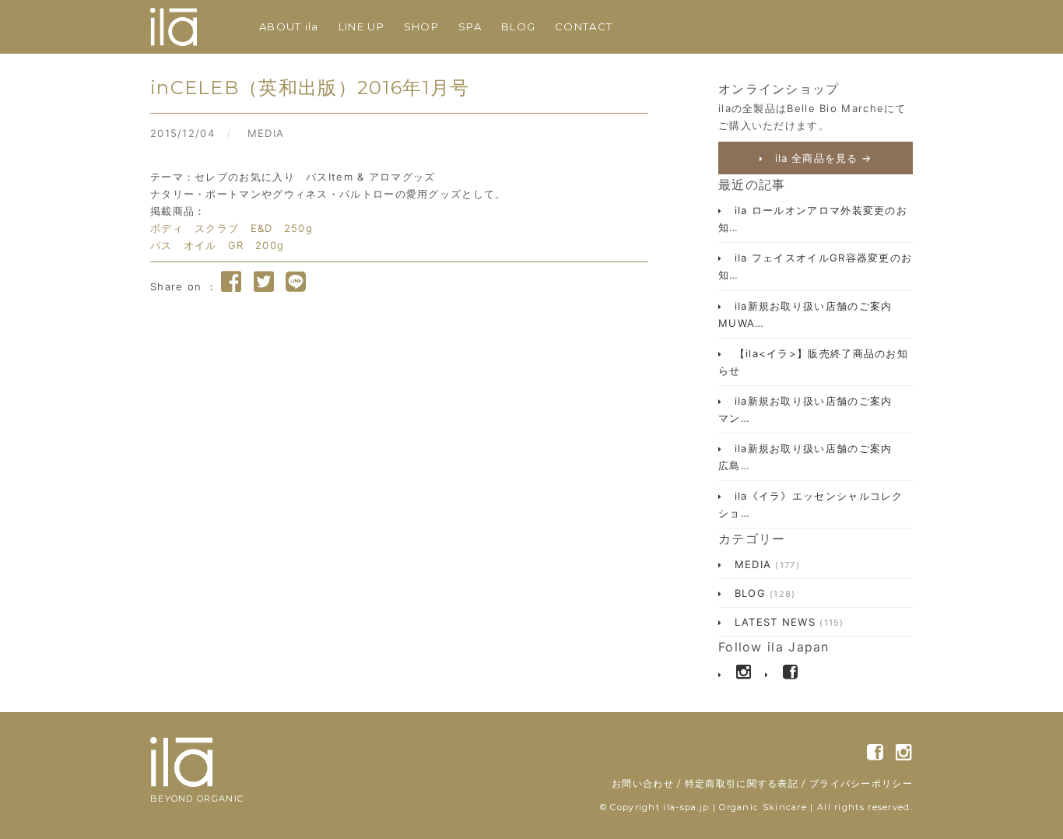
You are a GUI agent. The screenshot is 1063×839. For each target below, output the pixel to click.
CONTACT (583, 26)
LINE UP (361, 26)
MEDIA (266, 133)
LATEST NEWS (787, 622)
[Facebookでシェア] (231, 282)
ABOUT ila (289, 26)
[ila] (173, 27)
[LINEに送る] (296, 282)
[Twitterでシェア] (264, 282)
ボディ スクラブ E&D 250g (231, 228)
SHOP (421, 26)
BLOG (518, 26)
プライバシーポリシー (861, 783)
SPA (470, 26)
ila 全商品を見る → (821, 158)
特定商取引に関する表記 (741, 783)
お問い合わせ (643, 783)
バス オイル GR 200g (217, 245)
